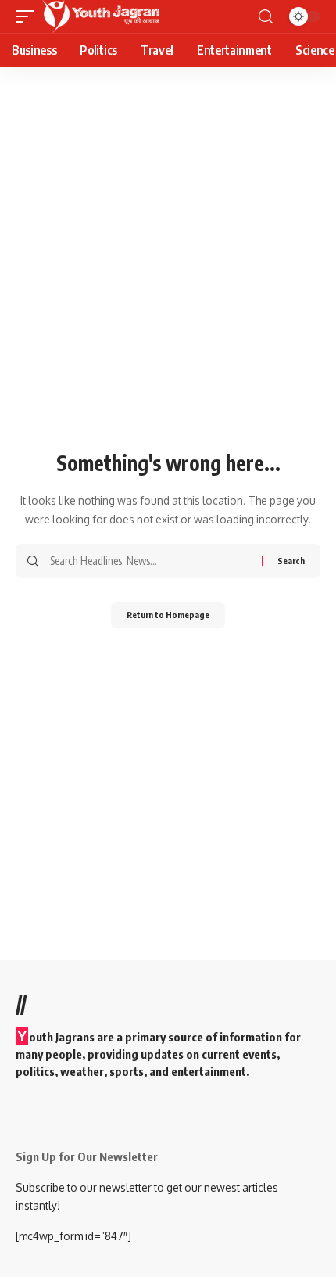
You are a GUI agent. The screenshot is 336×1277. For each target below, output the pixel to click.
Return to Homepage (168, 615)
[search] (266, 17)
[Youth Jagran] (100, 16)
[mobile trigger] (29, 16)
